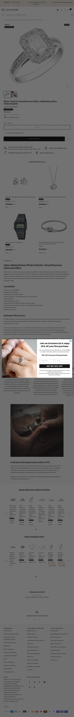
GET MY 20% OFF (55, 366)
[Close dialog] (70, 341)
